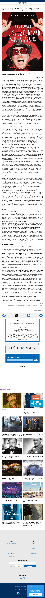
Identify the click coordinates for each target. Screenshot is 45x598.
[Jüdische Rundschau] (22, 3)
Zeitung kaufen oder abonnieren (33, 545)
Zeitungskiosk (22, 0)
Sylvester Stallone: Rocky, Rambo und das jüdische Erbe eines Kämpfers (33, 435)
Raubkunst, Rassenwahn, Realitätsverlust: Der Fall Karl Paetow (11, 479)
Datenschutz (21, 589)
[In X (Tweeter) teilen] (16, 315)
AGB (15, 589)
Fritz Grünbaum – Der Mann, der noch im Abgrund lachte (33, 457)
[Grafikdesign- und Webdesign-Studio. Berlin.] (22, 593)
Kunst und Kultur (5, 389)
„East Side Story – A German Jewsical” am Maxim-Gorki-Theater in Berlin (33, 479)
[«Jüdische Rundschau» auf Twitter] (24, 577)
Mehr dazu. (39, 591)
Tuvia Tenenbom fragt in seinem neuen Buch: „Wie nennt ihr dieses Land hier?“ (32, 412)
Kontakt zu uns (33, 553)
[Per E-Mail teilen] (41, 315)
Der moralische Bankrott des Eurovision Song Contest (9, 501)
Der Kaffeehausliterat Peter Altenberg (11, 411)
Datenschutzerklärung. (25, 570)
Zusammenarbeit (33, 546)
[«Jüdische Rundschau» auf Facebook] (21, 577)
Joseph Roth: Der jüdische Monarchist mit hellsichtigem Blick (11, 457)
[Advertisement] (15, 375)
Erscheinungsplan (33, 551)
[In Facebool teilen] (4, 315)
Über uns (33, 543)
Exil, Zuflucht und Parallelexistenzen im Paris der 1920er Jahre (11, 523)
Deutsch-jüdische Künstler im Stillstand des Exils (30, 501)
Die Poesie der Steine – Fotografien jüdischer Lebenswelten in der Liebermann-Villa (32, 524)
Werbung (33, 548)
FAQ (33, 550)
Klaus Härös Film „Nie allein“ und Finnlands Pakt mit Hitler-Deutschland (12, 435)
